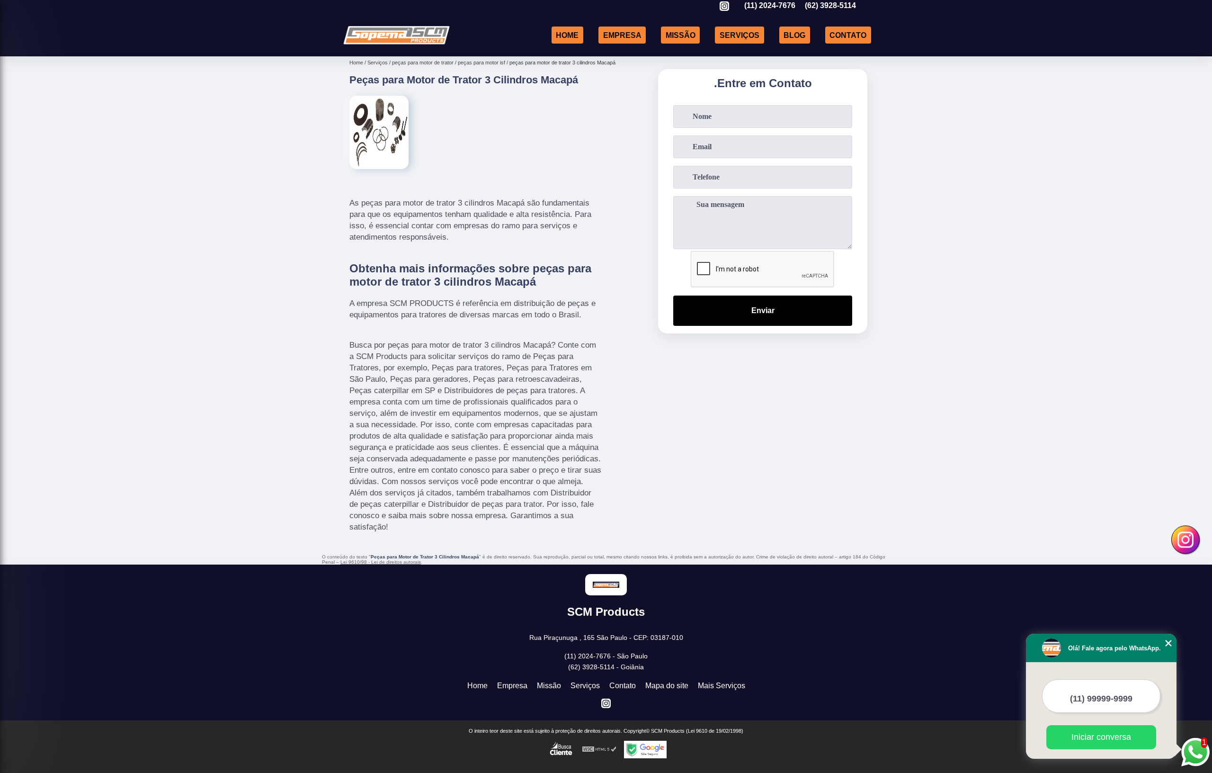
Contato (847, 35)
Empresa (622, 35)
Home (567, 35)
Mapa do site (666, 686)
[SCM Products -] (396, 44)
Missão (680, 35)
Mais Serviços (721, 686)
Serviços (739, 35)
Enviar (763, 310)
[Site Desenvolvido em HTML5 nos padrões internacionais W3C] (599, 749)
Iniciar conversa (1101, 737)
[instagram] (724, 6)
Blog (794, 35)
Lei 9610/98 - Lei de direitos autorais (380, 562)
